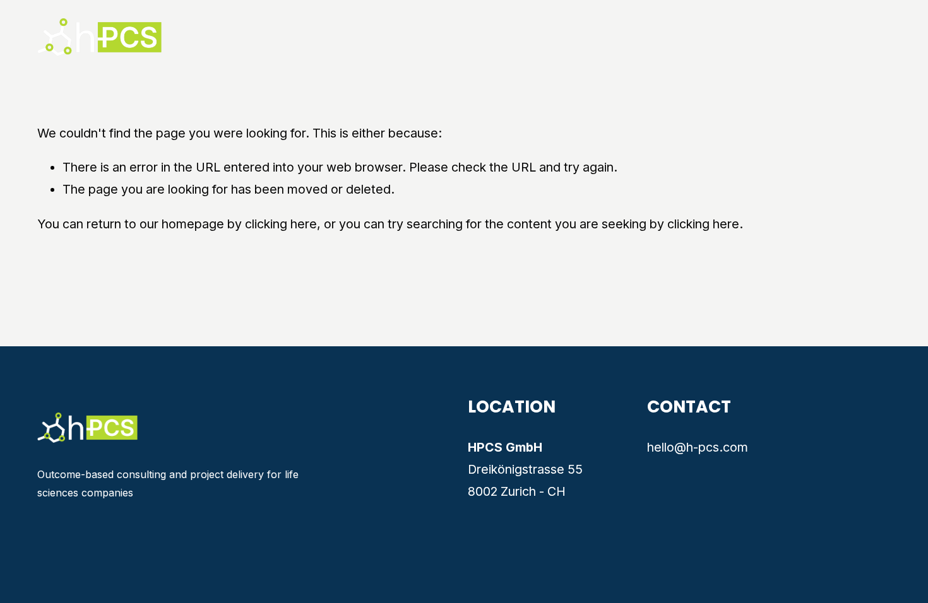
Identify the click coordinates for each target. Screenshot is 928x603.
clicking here (281, 223)
